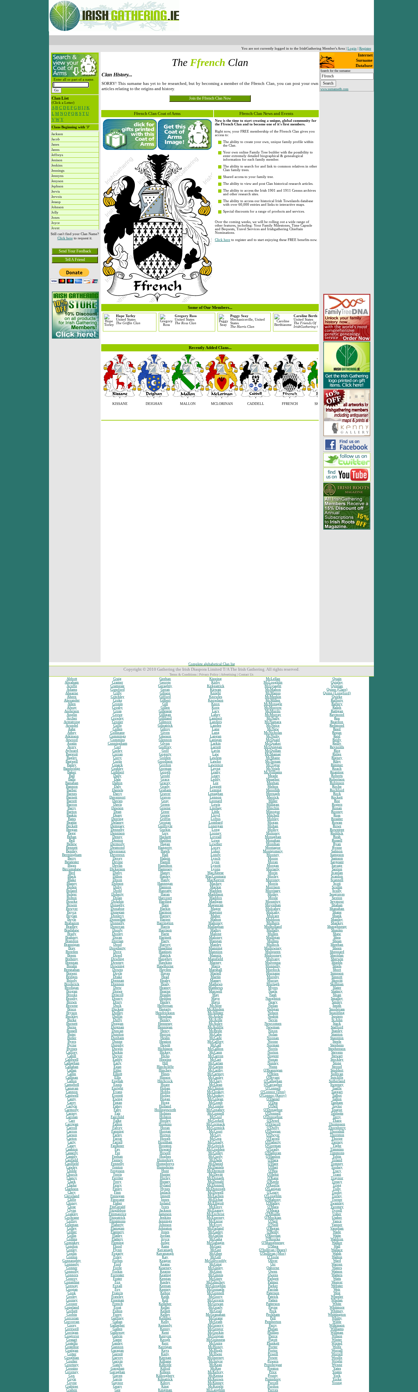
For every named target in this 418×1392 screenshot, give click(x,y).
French (117, 1303)
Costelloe (72, 1347)
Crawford (117, 689)
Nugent (273, 1056)
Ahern (71, 696)
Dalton (117, 783)
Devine (117, 862)
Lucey (215, 847)
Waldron (336, 1239)
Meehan (273, 783)
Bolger (72, 894)
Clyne (71, 1210)
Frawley (117, 1296)
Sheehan (336, 944)
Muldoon (273, 919)
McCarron (215, 1056)
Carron (72, 1131)
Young (337, 1382)
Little (215, 811)
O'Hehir (273, 1174)
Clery (72, 1192)
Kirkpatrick (215, 686)
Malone (215, 934)
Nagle (272, 991)
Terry (337, 1117)
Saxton (337, 869)
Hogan (165, 1099)
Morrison (273, 887)
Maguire (215, 912)
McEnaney (215, 1210)
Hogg (165, 1102)
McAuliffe (215, 1027)
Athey (71, 732)
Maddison (215, 894)
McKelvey (215, 1372)
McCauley (215, 1077)
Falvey (117, 1127)
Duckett (117, 1009)
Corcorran (71, 1321)
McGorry (216, 1296)
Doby (117, 887)
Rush (337, 837)
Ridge (336, 754)
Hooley (165, 1120)
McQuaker (273, 743)
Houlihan (165, 1142)
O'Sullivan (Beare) (273, 1250)
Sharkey (337, 923)
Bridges (71, 977)
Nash (273, 995)
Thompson (337, 1124)
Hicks (165, 1056)
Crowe (117, 714)
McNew (273, 729)
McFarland (215, 1228)
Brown (72, 1002)
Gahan (117, 1321)
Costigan (71, 1350)
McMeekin (273, 696)
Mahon (215, 919)
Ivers (165, 1206)
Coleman (71, 1224)
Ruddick (336, 833)
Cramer (117, 682)
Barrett (72, 801)
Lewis (215, 804)
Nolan (273, 1034)
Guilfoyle (165, 826)
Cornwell (72, 1329)
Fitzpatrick (117, 1217)
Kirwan (215, 689)
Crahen (71, 1390)
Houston (165, 1145)
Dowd (117, 955)
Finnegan (117, 1196)
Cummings (117, 736)
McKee (215, 1368)
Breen (71, 955)
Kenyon (165, 1336)
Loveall (215, 837)
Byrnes (72, 1048)
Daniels (117, 790)
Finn (117, 1192)
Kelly (165, 1321)
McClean (215, 1084)
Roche (337, 786)
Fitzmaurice (117, 1214)
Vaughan (337, 1228)
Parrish (273, 1289)
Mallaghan (216, 926)
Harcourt (165, 898)
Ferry (117, 1181)
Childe (72, 1171)
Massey (215, 980)
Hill (165, 1063)
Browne (72, 1005)
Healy (165, 984)
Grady (165, 786)
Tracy (336, 1171)
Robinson (337, 783)
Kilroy (165, 1382)
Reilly (336, 743)
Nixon (273, 1030)
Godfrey (165, 747)
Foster (117, 1278)
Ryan (337, 844)
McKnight (215, 1386)
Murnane (273, 973)
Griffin (165, 819)
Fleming (117, 1242)
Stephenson (337, 1048)
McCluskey (215, 1095)
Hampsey (165, 869)
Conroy (71, 1278)
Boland (71, 890)
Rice (337, 750)
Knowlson (215, 700)
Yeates (337, 1372)
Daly (117, 786)
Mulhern (273, 923)
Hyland (165, 1185)
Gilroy (165, 729)
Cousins (72, 1368)
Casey (71, 1145)
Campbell (72, 1084)
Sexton (337, 898)
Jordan (165, 1235)
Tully (337, 1189)
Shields (336, 962)
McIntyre (216, 1361)
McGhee (215, 1253)
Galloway (117, 1332)
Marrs (215, 966)
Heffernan (165, 1005)
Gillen (165, 707)
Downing (117, 966)
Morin (273, 872)
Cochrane (72, 1217)
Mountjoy (273, 901)
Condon (72, 1246)
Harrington (165, 923)
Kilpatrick (165, 1379)
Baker (71, 772)
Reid (336, 736)
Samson (337, 858)
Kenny (165, 1329)
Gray (165, 801)
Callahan (71, 1066)
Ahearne (71, 693)
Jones (165, 1232)
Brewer (71, 973)
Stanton (337, 1034)
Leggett (215, 786)
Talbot (337, 1095)
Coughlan (71, 1357)
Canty (71, 1099)
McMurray (273, 714)
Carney (71, 1113)
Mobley (273, 819)
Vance (337, 1221)
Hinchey (165, 1070)
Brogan (71, 991)
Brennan (71, 962)
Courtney (72, 1365)
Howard (165, 1149)
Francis (117, 1293)
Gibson (165, 693)
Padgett (273, 1278)
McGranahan (215, 1314)
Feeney (117, 1160)
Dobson (117, 883)
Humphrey (165, 1160)
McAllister (215, 1013)
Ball (72, 775)
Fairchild (117, 1117)
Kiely (165, 1354)
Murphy (273, 977)
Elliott (117, 1074)
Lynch (215, 858)
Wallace (337, 1250)
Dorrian (117, 941)
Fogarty (117, 1253)
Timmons (337, 1153)
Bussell (72, 1030)
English (117, 1081)
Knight (215, 693)
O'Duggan (273, 1131)
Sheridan (337, 955)
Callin (71, 1074)
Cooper (71, 1303)
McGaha (215, 1239)
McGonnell (215, 1293)
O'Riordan (273, 1235)
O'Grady (272, 1149)
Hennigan (165, 1027)
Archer (72, 718)
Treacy (337, 1181)
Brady (71, 934)
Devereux (117, 854)
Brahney (71, 937)
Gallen (117, 1329)
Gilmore (165, 722)
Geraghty (165, 686)
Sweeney (337, 1084)
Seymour (337, 901)
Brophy (71, 998)
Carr (72, 1120)
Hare (165, 905)
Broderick (71, 984)
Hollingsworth (165, 1110)
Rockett (337, 797)
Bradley (72, 926)
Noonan (273, 1038)
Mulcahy (273, 912)
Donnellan (117, 919)
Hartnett (165, 937)
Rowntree (337, 829)
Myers (273, 987)
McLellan (273, 678)
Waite (337, 1235)
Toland (337, 1160)
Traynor (337, 1178)
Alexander (72, 700)
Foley (117, 1257)
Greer (165, 811)
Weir (336, 1289)
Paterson (272, 1293)
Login (352, 48)
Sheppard (337, 951)
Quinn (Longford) (337, 693)
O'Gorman (273, 1145)
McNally (273, 718)
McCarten (215, 1066)
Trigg (337, 1185)
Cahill (71, 1056)
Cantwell (71, 1095)
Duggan (117, 1023)
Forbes (117, 1260)
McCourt (215, 1131)
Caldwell (71, 1059)
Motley (272, 894)
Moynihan (273, 905)
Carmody (72, 1110)
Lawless (215, 758)
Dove (117, 951)
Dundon (117, 1034)
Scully (337, 890)
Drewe (117, 991)
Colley (72, 1228)
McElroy (215, 1206)
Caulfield (72, 1163)
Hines (165, 1074)
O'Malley (273, 1203)
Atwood (72, 740)
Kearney (165, 1268)
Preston (273, 1368)
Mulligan (273, 937)
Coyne (72, 1382)
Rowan (337, 822)
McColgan (215, 1099)
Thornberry (337, 1127)
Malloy (215, 930)
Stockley (337, 1059)
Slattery (337, 991)
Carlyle (71, 1106)
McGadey (215, 1232)
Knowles (215, 696)
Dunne (117, 1041)
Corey (71, 1325)
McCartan (215, 1063)
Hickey (165, 1052)
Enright (117, 1088)
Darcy (117, 793)
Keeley (165, 1282)
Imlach (165, 1192)
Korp (215, 707)
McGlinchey (215, 1282)
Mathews (215, 984)
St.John (337, 1020)
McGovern (215, 1300)
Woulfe (336, 1357)
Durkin (117, 1052)
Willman (336, 1332)
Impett (165, 1196)
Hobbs (165, 1092)
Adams (72, 689)
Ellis (117, 1077)
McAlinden (215, 1009)
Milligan (272, 804)
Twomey (337, 1206)
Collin (71, 1235)
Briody (72, 980)
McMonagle (273, 704)
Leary (215, 775)
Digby (117, 872)
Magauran (215, 905)
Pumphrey (273, 1379)
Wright (337, 1361)
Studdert (336, 1070)
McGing (215, 1264)
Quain (337, 678)
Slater (337, 987)
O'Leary (273, 1192)
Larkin (216, 743)
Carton (72, 1138)
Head (165, 977)
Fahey (117, 1106)
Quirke (337, 696)
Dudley (117, 1013)
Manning (215, 948)
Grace (165, 779)
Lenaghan (215, 793)
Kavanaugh (165, 1253)
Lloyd (215, 815)
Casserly (72, 1153)
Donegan (117, 912)
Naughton (273, 998)
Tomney (337, 1163)
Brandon (71, 941)
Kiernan (165, 1357)
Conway (72, 1286)
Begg (72, 833)
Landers (216, 722)
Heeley (165, 1002)
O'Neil (273, 1221)
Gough (165, 772)
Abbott (72, 678)
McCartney (215, 1074)
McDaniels (216, 1167)
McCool (216, 1117)
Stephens (337, 1045)
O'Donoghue (272, 1117)
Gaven (117, 1375)
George (165, 682)
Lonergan (215, 826)
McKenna (215, 1375)
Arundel (72, 725)
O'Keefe (273, 1181)
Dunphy (117, 1045)
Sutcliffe (336, 1077)
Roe (337, 801)
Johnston (165, 1228)
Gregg (165, 815)
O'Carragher (273, 1084)
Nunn (273, 1066)
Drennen (117, 984)
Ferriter (117, 1178)
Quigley (337, 682)
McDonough (215, 1189)
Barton (72, 811)
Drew (117, 987)
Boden (72, 887)
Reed (337, 729)
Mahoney (215, 923)
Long (216, 829)
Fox (118, 1282)
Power (273, 1357)
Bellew (72, 844)
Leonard (215, 801)
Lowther (215, 844)
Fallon (117, 1124)
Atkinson (72, 736)
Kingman (165, 1390)
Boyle (71, 919)
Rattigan (337, 711)
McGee (215, 1250)
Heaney (165, 987)
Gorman (165, 768)
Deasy (117, 815)
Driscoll (117, 995)
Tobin (336, 1156)
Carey (71, 1102)
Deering (117, 819)
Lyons (215, 869)
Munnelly (272, 966)
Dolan (117, 898)
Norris (273, 1048)
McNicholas (273, 732)
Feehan (117, 1156)
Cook (72, 1293)
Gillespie (165, 711)
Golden (165, 758)
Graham (165, 790)
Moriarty (273, 869)
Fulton (117, 1311)
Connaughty (71, 1260)
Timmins (337, 1149)
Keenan (165, 1286)
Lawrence (215, 765)
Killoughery (165, 1375)
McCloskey (215, 1092)
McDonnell (215, 1185)
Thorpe (337, 1138)
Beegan (71, 829)
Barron (72, 804)
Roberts (337, 775)
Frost (117, 1307)
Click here (65, 238)
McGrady (215, 1307)
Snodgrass (337, 1009)
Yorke (337, 1379)
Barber (72, 790)
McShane (273, 758)
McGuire (215, 1343)
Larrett (216, 747)
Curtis (117, 761)
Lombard (216, 822)
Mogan (272, 822)
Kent (165, 1332)
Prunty (273, 1375)
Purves (273, 1390)
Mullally (272, 930)
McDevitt (216, 1174)
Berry (72, 858)
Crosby (117, 707)
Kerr (165, 1343)
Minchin (272, 808)
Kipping (215, 678)
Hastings (165, 951)
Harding (165, 901)
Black (72, 876)
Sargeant (337, 862)
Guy (165, 833)
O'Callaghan (273, 1081)
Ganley (117, 1343)
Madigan (215, 901)
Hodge (165, 1095)
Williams (337, 1329)
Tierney (337, 1142)
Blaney (72, 883)
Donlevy (117, 916)
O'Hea (273, 1171)
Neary (273, 1002)
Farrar (117, 1138)
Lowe (215, 840)
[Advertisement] (74, 385)
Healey (165, 980)
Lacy (215, 711)
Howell (165, 1153)
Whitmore (337, 1307)
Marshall (215, 969)
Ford (117, 1264)
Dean (117, 811)
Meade (273, 775)
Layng (215, 768)
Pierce (273, 1336)
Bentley (71, 851)
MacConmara (215, 876)
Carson (72, 1135)
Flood (117, 1246)
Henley (165, 1020)
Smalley (337, 998)
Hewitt (165, 1045)
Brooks (71, 995)
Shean (337, 941)
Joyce (165, 1239)
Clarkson (71, 1189)
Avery (71, 747)
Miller (273, 801)
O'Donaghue (273, 1110)
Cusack (117, 765)
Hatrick (165, 955)
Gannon (117, 1347)
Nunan (273, 1059)
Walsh (336, 1253)
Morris (273, 883)
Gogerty (165, 754)
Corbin (72, 1314)
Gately (117, 1365)
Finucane (117, 1199)
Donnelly (117, 923)
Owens (273, 1275)
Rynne (337, 847)
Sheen (337, 948)
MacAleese (215, 872)
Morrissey (273, 890)
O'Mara (273, 1206)
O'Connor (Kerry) (272, 1095)
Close (72, 1206)
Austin (72, 743)
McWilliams (273, 772)
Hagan (165, 844)
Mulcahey (273, 908)
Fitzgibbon (117, 1210)
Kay (165, 1257)
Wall (337, 1246)
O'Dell (273, 1106)
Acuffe (72, 686)
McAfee (216, 1005)
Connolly (72, 1271)
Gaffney (117, 1318)
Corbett (71, 1311)
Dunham (117, 1038)
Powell (273, 1354)
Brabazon (72, 923)
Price (273, 1372)
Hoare (165, 1084)
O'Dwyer (273, 1135)
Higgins (165, 1059)
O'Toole (273, 1257)
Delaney (117, 822)
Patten (273, 1300)
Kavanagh (165, 1250)
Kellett (165, 1311)
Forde (117, 1268)
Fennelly (117, 1163)
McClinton (216, 1088)
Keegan (165, 1278)
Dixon (117, 880)
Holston (165, 1117)
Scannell (336, 880)
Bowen (72, 905)
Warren (336, 1264)
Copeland (72, 1307)
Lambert (215, 718)
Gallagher (117, 1325)
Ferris (117, 1174)
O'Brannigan (273, 1070)
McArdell (215, 1016)
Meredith (273, 790)
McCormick (216, 1127)
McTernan (273, 761)
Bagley (72, 758)
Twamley (337, 1203)
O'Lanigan (273, 1189)
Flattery (117, 1239)
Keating (165, 1275)
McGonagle (215, 1289)
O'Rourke (273, 1239)
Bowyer (72, 908)
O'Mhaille (272, 1214)
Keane (165, 1264)
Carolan (72, 1117)
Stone (337, 1063)
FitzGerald (117, 1206)
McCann (215, 1052)
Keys (165, 1350)
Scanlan (337, 872)
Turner (337, 1199)
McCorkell (216, 1120)
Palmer (273, 1282)
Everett (117, 1095)
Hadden (165, 840)
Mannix (215, 955)
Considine (71, 1282)
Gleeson (165, 736)
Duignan (117, 1027)
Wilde (336, 1321)
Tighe (336, 1145)
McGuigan (216, 1336)
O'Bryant (273, 1077)
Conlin (72, 1253)
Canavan (71, 1088)
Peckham (273, 1314)
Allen (72, 704)
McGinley (215, 1268)
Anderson (71, 711)
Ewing (117, 1099)
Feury (117, 1185)
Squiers (337, 1016)
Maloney (215, 937)
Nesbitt (273, 1016)
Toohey (337, 1167)
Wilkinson (337, 1325)
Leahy (215, 772)
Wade (337, 1232)
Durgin (117, 1048)
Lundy (216, 854)
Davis (117, 804)
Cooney (72, 1300)
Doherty (117, 894)
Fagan (117, 1102)
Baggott (72, 754)
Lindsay (216, 808)
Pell (273, 1318)
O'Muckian (273, 1217)
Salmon (337, 851)
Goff (165, 750)
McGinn (215, 1271)
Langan (215, 736)
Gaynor (117, 1382)
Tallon (337, 1099)
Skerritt (337, 980)
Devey (117, 858)
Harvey (165, 944)
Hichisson (165, 1048)
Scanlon (337, 876)
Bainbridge (71, 768)
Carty (72, 1142)
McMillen (272, 700)
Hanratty (165, 890)
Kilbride (165, 1365)
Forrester (117, 1275)
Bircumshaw (71, 869)
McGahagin (215, 1242)
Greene (165, 808)
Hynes (165, 1189)
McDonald (216, 1181)
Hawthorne (165, 966)
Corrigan (71, 1332)
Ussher (337, 1217)
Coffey (72, 1221)
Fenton (117, 1167)
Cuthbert (117, 772)
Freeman (117, 1300)
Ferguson (117, 1171)
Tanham (337, 1102)
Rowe (337, 826)
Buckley (72, 1016)
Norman (273, 1045)
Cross (117, 711)
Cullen (117, 729)
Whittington (337, 1314)
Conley (71, 1250)
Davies (117, 801)
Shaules (337, 930)
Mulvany (273, 959)
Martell (215, 973)
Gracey (165, 783)
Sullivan (337, 1074)
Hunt (165, 1171)
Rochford (337, 790)
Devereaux (117, 851)
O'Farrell (273, 1138)
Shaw (337, 934)
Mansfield (215, 959)
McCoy (215, 1135)
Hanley (165, 876)
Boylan (71, 916)
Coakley (72, 1214)
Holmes (165, 1113)
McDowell (215, 1192)
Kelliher (165, 1318)
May (215, 995)
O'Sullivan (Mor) (273, 1253)
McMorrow (272, 707)
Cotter (71, 1354)
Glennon (165, 740)
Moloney (273, 833)
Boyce (71, 912)
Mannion (215, 951)
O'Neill (273, 1224)
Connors (71, 1275)
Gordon (165, 765)
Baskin (72, 815)
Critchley (117, 696)
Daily (117, 775)
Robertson (337, 779)
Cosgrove (72, 1336)
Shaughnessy (337, 926)
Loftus (215, 819)
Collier (72, 1232)
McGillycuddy (216, 1260)
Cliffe (72, 1199)
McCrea (215, 1138)
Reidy (336, 740)
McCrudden (216, 1149)
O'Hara (273, 1160)
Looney (215, 833)
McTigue (273, 765)
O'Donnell (273, 1113)
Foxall (117, 1286)
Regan (337, 732)
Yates (337, 1368)
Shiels (336, 966)
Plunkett (273, 1343)
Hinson (165, 1077)
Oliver (273, 1260)
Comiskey (71, 1242)
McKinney (216, 1382)
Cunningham (117, 743)
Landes (215, 725)
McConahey (215, 1110)
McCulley (215, 1153)
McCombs (215, 1106)
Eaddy (117, 1059)
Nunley (273, 1063)
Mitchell (273, 815)
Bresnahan (72, 969)
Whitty (337, 1318)
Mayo (215, 1002)
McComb (216, 1102)
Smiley (337, 1002)
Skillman (337, 984)
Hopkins (165, 1124)
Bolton (72, 898)
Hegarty (165, 1009)
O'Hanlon (273, 1156)
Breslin (72, 966)
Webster (337, 1286)
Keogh (165, 1339)
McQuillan (273, 750)
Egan (117, 1066)
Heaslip (165, 995)
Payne (273, 1307)
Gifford (165, 696)
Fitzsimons (117, 1221)
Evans (117, 1092)
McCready (215, 1142)
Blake (72, 880)
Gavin (117, 1379)
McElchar (215, 1199)
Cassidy (71, 1156)
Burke (71, 1020)
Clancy (72, 1178)
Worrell (337, 1354)
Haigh (165, 851)
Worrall (337, 1350)
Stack (337, 1023)
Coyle (71, 1379)
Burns (71, 1027)
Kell (165, 1300)
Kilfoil (165, 1368)
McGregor (215, 1329)
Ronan (337, 808)
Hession (165, 1041)
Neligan (273, 1009)
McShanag (273, 754)
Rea (337, 718)
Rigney (336, 758)
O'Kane (273, 1178)
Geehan (165, 678)
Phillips (273, 1332)
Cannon (72, 1092)
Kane (165, 1246)
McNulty (273, 736)
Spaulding (337, 1013)
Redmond (337, 725)
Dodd (117, 890)
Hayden (165, 969)
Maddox (215, 898)
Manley (215, 944)
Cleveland (71, 1196)
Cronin (117, 704)
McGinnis (215, 1275)
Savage (336, 865)
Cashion (72, 1149)
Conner (71, 1268)
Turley (337, 1196)
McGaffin (215, 1235)
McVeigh (273, 768)
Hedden (165, 998)
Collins (72, 1239)
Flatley (117, 1235)
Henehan (165, 1016)
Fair (118, 1113)
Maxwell (215, 991)
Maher (215, 916)
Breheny (71, 959)
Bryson (71, 1013)
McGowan (215, 1303)
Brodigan (72, 987)
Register (365, 48)
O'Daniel (273, 1099)
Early (117, 1063)
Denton (117, 840)
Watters (336, 1275)
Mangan (215, 941)
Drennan (117, 980)
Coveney (71, 1372)
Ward (337, 1260)
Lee (215, 783)
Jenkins (165, 1217)
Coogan (72, 1289)
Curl (117, 747)
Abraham (72, 682)
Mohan (272, 826)
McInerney (215, 1357)
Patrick (273, 1296)
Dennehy (117, 829)
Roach (337, 768)
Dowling (117, 959)
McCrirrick (215, 1145)
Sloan (337, 995)
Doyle (117, 973)
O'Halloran (273, 1153)
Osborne (272, 1268)
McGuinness (215, 1339)
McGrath (215, 1321)
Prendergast (273, 1365)
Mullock (272, 944)
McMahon (273, 689)
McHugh (215, 1350)
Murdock (273, 969)
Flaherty (117, 1224)
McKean (215, 1365)
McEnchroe (215, 1214)
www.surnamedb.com (334, 89)
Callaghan (71, 1063)
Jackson (165, 1210)
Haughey (165, 959)
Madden (215, 890)
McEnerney (215, 1217)
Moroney (273, 880)
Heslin (165, 1038)
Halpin (165, 858)
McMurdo (273, 711)
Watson (336, 1271)
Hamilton (165, 865)
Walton (337, 1257)
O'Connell (273, 1088)
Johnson (165, 1224)
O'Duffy (273, 1127)
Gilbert (165, 700)
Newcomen (273, 1023)
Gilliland (165, 718)
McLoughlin (273, 682)
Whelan (337, 1300)
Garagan (117, 1350)
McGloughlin (215, 1286)
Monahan (273, 840)
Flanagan (117, 1228)
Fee (117, 1153)
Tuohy (337, 1192)
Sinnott (336, 977)
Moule (273, 898)
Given (165, 732)
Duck (117, 1005)
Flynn (117, 1250)
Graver (165, 793)
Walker (337, 1242)
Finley (117, 1189)
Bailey (71, 765)
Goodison (165, 761)
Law (215, 754)
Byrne (71, 1045)
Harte (165, 934)
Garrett (117, 1354)
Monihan (273, 844)
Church (71, 1174)
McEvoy (215, 1224)
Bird (72, 872)
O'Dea (273, 1102)
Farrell (117, 1142)
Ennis (117, 1084)
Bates (72, 819)
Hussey (165, 1181)
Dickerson (117, 869)
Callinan (72, 1077)
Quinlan (337, 686)
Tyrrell (337, 1210)
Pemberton (273, 1321)
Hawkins (165, 962)
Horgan (165, 1131)
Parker (273, 1286)
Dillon (117, 876)
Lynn (215, 862)
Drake (117, 977)
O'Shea (273, 1246)
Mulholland (273, 926)
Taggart (337, 1092)
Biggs (72, 865)
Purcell (273, 1382)
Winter (337, 1339)
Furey (117, 1314)
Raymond (337, 714)
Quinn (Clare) (337, 689)
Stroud (337, 1066)
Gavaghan (117, 1372)
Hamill (165, 862)
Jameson (165, 1214)
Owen (272, 1271)
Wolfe (336, 1347)
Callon (72, 1081)
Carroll (72, 1127)
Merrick (273, 797)
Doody (117, 930)
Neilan (273, 1005)
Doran (117, 937)
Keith (165, 1296)
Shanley (337, 919)
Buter (72, 1034)
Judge (165, 1242)
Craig (117, 678)
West (336, 1293)
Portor (273, 1350)
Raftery (337, 704)
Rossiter (337, 819)
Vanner (336, 1224)
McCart (215, 1059)
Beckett (71, 826)
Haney (165, 872)
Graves (165, 797)
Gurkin (165, 829)
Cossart (71, 1339)
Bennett (71, 847)
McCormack (215, 1124)
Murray (273, 980)
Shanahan (337, 908)
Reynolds (337, 747)
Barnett (71, 797)
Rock (337, 793)
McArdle (215, 1020)
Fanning (117, 1131)
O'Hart (273, 1167)
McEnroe (216, 1221)
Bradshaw (71, 930)
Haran (165, 894)
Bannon (72, 786)
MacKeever (215, 880)
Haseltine (165, 948)
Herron (165, 1034)
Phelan (273, 1329)
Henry (165, 1030)
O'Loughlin (272, 1196)
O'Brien (273, 1074)
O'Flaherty (273, 1142)
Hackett (165, 837)
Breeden (72, 951)
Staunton (337, 1038)
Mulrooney (273, 955)
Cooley (71, 1296)
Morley (273, 876)
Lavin (215, 750)
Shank (337, 916)
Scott (337, 883)
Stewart (337, 1056)
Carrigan (71, 1124)
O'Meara (272, 1210)
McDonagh (215, 1178)
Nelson (273, 1013)
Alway (72, 707)
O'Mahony (273, 1199)
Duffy (117, 1020)
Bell (72, 840)
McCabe (215, 1034)
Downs (117, 969)
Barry (72, 808)
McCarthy (215, 1070)
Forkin (117, 1271)
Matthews (215, 987)
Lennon (215, 797)
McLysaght (273, 686)
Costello (72, 1343)
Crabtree (71, 1386)
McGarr (215, 1246)
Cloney (71, 1203)
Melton (272, 786)
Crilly (117, 693)
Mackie (215, 887)
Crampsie (117, 686)
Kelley (165, 1314)
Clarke (72, 1185)
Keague (165, 1260)
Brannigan (72, 944)
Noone (273, 1041)
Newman (273, 1027)
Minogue (273, 811)
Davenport (117, 797)
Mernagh (273, 793)
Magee (216, 908)
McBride (215, 1030)
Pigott (272, 1339)
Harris (165, 926)
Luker (215, 851)
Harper (165, 919)
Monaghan (273, 837)
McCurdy (215, 1156)
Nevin (273, 1020)
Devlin (117, 865)
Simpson (337, 973)
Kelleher (165, 1303)
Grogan (165, 822)
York (337, 1375)
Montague (273, 847)
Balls (71, 779)
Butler (71, 1038)
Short (337, 969)
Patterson (273, 1303)
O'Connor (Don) (273, 1092)
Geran (165, 689)
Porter (273, 1347)
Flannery (117, 1232)
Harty (165, 941)
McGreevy (216, 1325)
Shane (337, 912)
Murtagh (273, 984)
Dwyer (117, 1056)
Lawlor (215, 761)
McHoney (215, 1347)
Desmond (117, 847)
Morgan (273, 865)
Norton (272, 1052)
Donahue (117, 908)
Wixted (336, 1343)
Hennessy (165, 1023)
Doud (117, 944)
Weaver (337, 1282)
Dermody (117, 844)
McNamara (273, 722)
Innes (165, 1199)
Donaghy (117, 905)
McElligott (216, 1203)
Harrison (165, 930)
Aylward (71, 750)
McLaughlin (215, 1390)
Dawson (117, 808)
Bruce (71, 1009)
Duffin (117, 1016)
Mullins (273, 941)
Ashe (71, 729)
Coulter (71, 1361)
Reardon (336, 722)
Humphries (165, 1167)
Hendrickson (165, 1013)
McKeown (215, 1379)
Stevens (337, 1052)
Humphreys (165, 1163)
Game (117, 1339)
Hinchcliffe (165, 1066)
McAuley (216, 1023)
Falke (117, 1120)
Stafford (337, 1027)
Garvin (117, 1361)
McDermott (215, 1171)
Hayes (165, 973)
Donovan (117, 926)
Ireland (165, 1203)
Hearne (165, 991)
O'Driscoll (273, 1124)
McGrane (216, 1318)
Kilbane (165, 1361)
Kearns (165, 1271)
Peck (273, 1311)
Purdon (273, 1386)
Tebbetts (337, 1113)
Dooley (117, 934)
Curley (117, 750)
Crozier (117, 722)
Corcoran (72, 1318)
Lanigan (215, 740)
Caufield (71, 1160)
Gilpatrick (165, 725)
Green (165, 804)
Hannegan (165, 883)
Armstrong (72, 722)
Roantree (337, 772)
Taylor (337, 1106)
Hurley (165, 1178)
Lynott (215, 865)
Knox (215, 704)
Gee (118, 1390)
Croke (117, 700)
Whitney (336, 1311)
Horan (165, 1127)
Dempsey (117, 826)
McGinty (215, 1278)
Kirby (215, 682)
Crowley (117, 718)
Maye (215, 998)
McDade (215, 1160)
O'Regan (272, 1228)
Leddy (215, 779)
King (165, 1386)
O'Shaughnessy (273, 1242)
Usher (336, 1214)
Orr (273, 1264)
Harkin (165, 908)
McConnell (215, 1113)
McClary (215, 1081)
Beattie (72, 822)
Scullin (337, 887)
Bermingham (72, 854)
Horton (165, 1135)
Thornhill (337, 1131)
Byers (72, 1041)
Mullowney (272, 948)
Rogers (337, 804)
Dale (117, 779)
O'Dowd (273, 1120)
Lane (215, 729)
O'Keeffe (273, 1185)
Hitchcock (165, 1081)
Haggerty (165, 847)
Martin (216, 977)
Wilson (337, 1336)
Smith (336, 1005)
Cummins (117, 740)
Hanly (165, 880)
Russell (337, 840)
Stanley (337, 1030)
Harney (165, 916)
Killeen (165, 1372)
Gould (165, 775)
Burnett (71, 1023)
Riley (337, 761)
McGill (215, 1257)
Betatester (72, 862)
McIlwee (215, 1354)
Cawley (71, 1167)
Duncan (117, 1030)
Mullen (272, 934)
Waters (337, 1268)
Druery (117, 998)
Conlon (71, 1257)
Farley (117, 1135)
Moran (273, 862)
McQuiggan (273, 747)
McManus (273, 693)
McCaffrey (215, 1041)
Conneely (72, 1264)
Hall (165, 854)
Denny (117, 837)
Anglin (72, 714)
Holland (165, 1106)
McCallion (215, 1048)
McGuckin (216, 1332)
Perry (273, 1325)
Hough (165, 1138)
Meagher (273, 779)
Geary (117, 1386)
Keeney (165, 1289)
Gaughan (117, 1368)
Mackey (216, 883)
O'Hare (273, 1163)
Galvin (117, 1336)
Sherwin (337, 959)
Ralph (336, 707)
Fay (117, 1149)
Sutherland (337, 1081)
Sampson (337, 854)
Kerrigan (165, 1347)
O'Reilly (273, 1232)
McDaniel (215, 1163)
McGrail (215, 1311)
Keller (165, 1307)
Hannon (165, 887)
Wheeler (337, 1296)
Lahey (215, 714)
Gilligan (165, 714)
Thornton (337, 1135)
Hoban (165, 1088)
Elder (117, 1070)
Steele (336, 1041)
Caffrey (71, 1052)
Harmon (165, 912)
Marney (215, 962)
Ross (336, 815)
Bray (71, 948)
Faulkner (117, 1145)
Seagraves (337, 894)
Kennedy (165, 1325)
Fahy (117, 1110)
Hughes (165, 1156)
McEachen (216, 1196)
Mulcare (273, 916)
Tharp (337, 1120)
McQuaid (273, 740)
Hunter (165, 1174)
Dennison (117, 833)
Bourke (71, 901)
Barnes (72, 793)
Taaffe (337, 1088)
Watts (337, 1278)
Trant (337, 1174)
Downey (117, 962)
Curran (117, 754)
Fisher (117, 1203)
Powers (272, 1361)
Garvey (117, 1357)
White (336, 1303)
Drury (117, 1002)
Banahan (71, 783)
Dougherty (117, 948)
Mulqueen (273, 951)
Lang (215, 732)
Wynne (337, 1365)
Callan (71, 1070)
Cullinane (117, 732)
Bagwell (72, 761)
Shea (337, 937)
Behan (71, 837)
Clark (72, 1181)
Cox (72, 1375)
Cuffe (117, 725)
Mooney (272, 854)
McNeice (273, 725)
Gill (165, 704)
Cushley (117, 768)
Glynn (165, 743)
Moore (273, 858)
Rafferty (337, 700)
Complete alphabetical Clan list (211, 664)
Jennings (165, 1221)
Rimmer (337, 765)
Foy (118, 1289)
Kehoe (165, 1293)
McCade (215, 1038)
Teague (336, 1110)
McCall (215, 1045)
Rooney (337, 811)
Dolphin (117, 901)
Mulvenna (273, 962)
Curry (117, 758)
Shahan (337, 905)
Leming (215, 790)
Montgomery (273, 851)
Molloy (273, 829)
